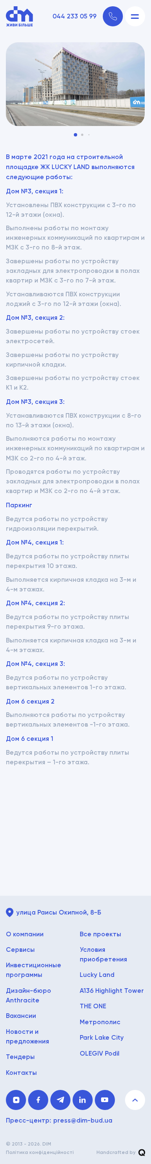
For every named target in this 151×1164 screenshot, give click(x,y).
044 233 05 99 (74, 16)
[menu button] (135, 16)
